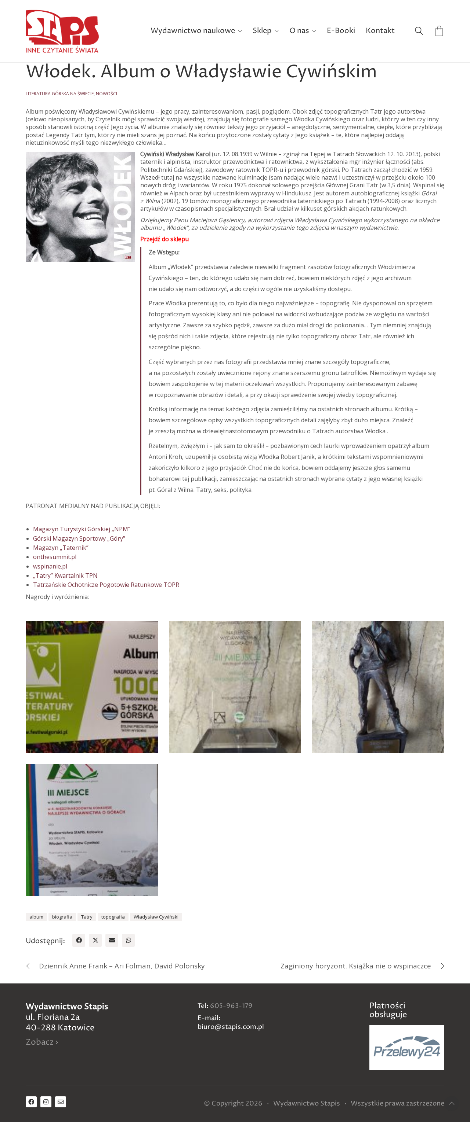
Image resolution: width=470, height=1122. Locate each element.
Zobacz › (42, 1042)
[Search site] (419, 32)
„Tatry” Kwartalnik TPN (65, 575)
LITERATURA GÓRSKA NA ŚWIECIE (60, 94)
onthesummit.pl (54, 557)
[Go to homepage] (62, 31)
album (36, 916)
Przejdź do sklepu (164, 239)
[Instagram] (45, 1101)
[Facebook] (78, 940)
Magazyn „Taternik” (60, 548)
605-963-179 (231, 1006)
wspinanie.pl (50, 566)
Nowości (106, 94)
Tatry (87, 916)
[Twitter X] (95, 940)
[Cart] (439, 31)
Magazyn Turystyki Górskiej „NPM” (81, 529)
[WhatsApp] (128, 940)
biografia (62, 916)
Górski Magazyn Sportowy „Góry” (79, 538)
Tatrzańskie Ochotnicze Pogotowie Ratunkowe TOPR (106, 585)
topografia (113, 916)
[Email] (111, 940)
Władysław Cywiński (156, 916)
